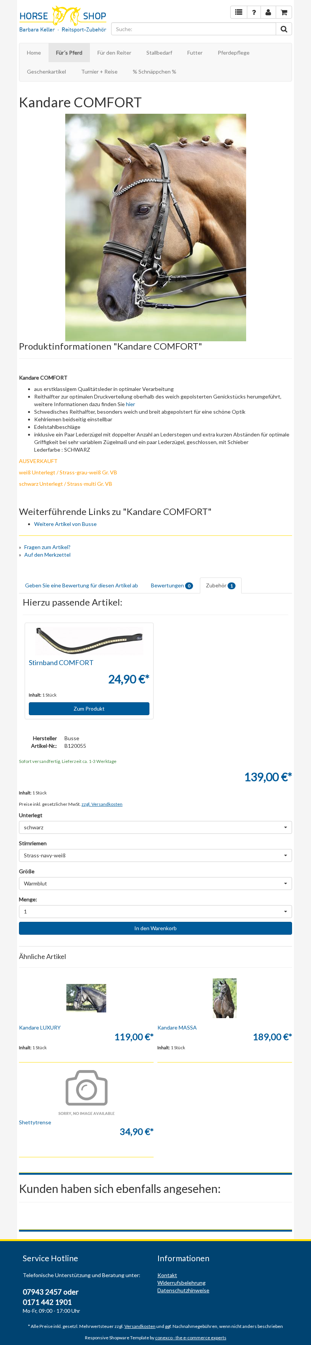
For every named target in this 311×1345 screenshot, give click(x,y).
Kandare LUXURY (40, 1027)
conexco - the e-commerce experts (190, 1337)
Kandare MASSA (177, 1027)
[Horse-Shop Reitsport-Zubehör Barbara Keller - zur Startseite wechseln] (63, 20)
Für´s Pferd (69, 52)
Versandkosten (140, 1326)
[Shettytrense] (86, 1093)
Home (34, 52)
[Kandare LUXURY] (86, 998)
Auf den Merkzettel (47, 554)
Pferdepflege (234, 52)
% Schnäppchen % (154, 71)
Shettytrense (35, 1122)
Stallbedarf (159, 52)
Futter (195, 52)
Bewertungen (170, 585)
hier (130, 404)
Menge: (28, 899)
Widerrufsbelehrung (181, 1282)
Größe (27, 871)
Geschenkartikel (46, 71)
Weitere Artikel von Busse (65, 524)
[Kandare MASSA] (224, 998)
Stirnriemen (33, 843)
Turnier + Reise (99, 71)
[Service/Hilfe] (254, 12)
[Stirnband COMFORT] (89, 641)
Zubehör (219, 585)
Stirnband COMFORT (61, 662)
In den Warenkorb (155, 928)
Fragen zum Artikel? (47, 547)
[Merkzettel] (238, 12)
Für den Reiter (114, 52)
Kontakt (167, 1275)
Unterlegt (30, 815)
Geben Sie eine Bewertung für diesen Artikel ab (81, 585)
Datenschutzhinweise (183, 1290)
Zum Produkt (89, 708)
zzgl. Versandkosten (102, 804)
